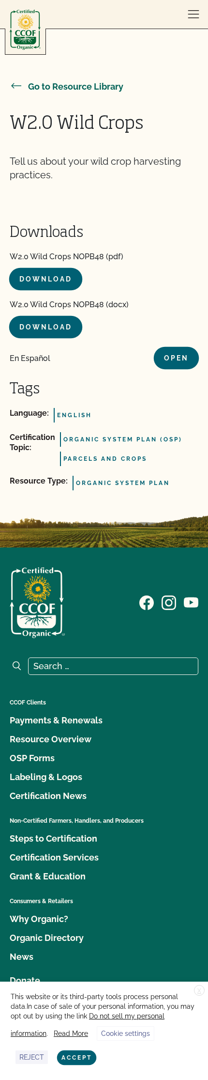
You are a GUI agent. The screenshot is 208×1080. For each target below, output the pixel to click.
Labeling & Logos (46, 777)
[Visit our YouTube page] (191, 602)
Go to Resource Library (75, 86)
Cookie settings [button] (125, 1033)
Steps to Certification (53, 838)
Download (45, 279)
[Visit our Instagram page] (169, 602)
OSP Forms (32, 758)
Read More (71, 1033)
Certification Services (54, 857)
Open (176, 358)
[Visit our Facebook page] (146, 602)
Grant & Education (48, 876)
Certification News (48, 796)
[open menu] (193, 14)
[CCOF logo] (25, 30)
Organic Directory (47, 938)
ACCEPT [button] (76, 1057)
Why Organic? (39, 919)
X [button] (199, 990)
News (21, 957)
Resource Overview (50, 739)
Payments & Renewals (56, 720)
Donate (25, 980)
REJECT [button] (31, 1057)
